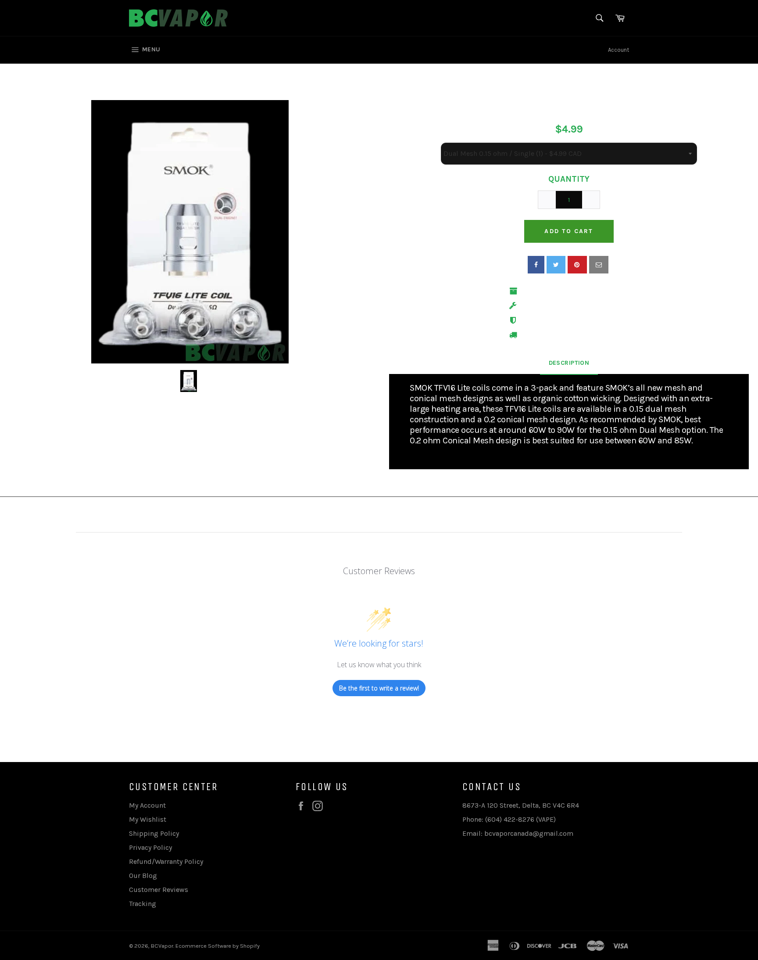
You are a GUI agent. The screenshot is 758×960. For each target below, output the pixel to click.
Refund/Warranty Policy (166, 861)
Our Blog (143, 875)
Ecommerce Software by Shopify (217, 945)
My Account (147, 805)
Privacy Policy (150, 847)
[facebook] (536, 264)
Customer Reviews (158, 889)
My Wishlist (147, 819)
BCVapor (162, 945)
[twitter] (556, 264)
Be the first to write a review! (379, 688)
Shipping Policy (154, 833)
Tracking (142, 903)
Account (618, 50)
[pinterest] (577, 264)
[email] (598, 264)
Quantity (569, 179)
